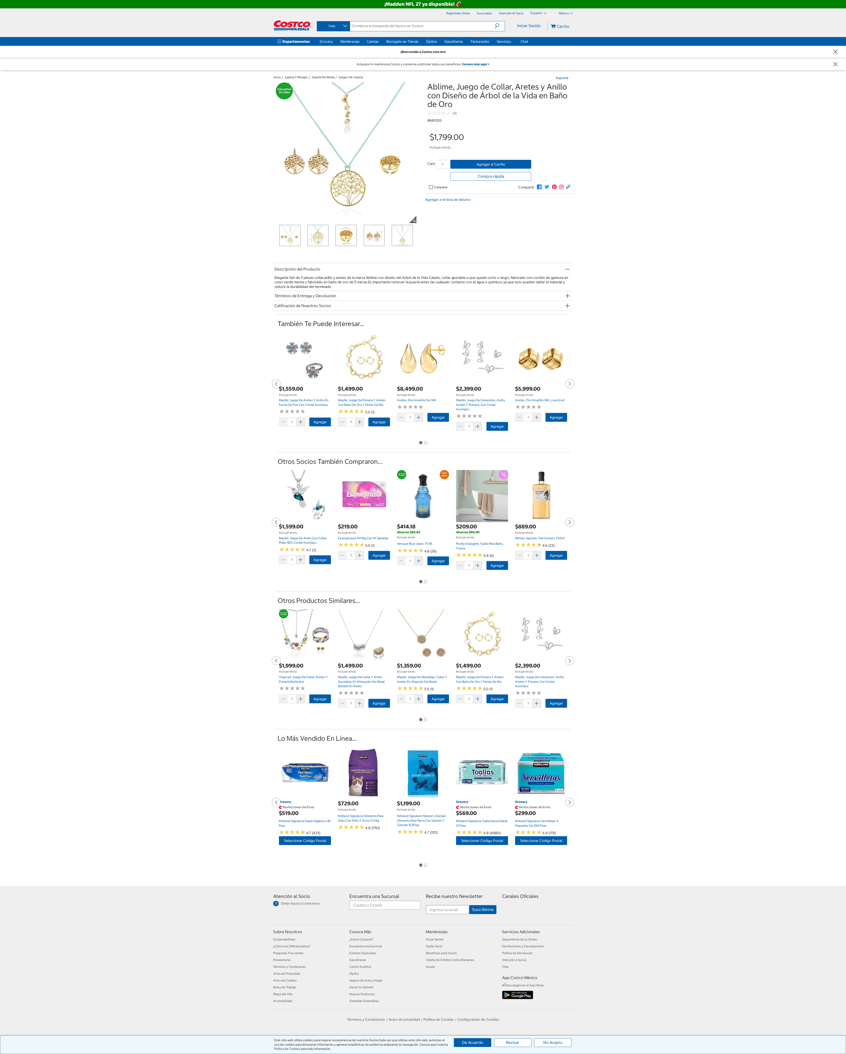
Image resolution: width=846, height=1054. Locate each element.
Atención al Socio (291, 896)
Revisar (512, 1042)
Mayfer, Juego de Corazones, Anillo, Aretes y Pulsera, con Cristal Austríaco (480, 404)
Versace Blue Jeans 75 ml (414, 544)
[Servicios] (512, 41)
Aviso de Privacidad (286, 974)
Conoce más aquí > (475, 64)
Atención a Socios (514, 960)
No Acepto (552, 1042)
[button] (500, 25)
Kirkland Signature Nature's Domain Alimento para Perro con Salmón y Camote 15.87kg (421, 820)
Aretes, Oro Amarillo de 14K (416, 400)
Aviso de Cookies (285, 980)
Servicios (504, 41)
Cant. (431, 163)
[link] (539, 187)
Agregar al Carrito (491, 164)
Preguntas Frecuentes (288, 953)
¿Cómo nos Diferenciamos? (291, 946)
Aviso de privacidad (404, 1019)
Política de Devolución (517, 953)
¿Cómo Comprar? (361, 939)
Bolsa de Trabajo (284, 987)
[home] (292, 25)
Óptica (431, 41)
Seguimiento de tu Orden (519, 939)
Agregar (320, 422)
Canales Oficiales (520, 896)
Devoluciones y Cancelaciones (523, 946)
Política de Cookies (287, 1049)
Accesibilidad (282, 1001)
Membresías (350, 41)
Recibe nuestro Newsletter (454, 896)
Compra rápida (491, 176)
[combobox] (333, 26)
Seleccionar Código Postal (305, 840)
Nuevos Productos (362, 994)
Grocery (326, 41)
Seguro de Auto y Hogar (365, 980)
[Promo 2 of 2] (425, 443)
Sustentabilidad (284, 939)
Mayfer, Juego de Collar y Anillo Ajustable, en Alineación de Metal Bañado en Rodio (361, 681)
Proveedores (282, 960)
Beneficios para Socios (441, 953)
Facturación (480, 41)
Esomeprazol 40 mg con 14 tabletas (363, 538)
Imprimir (562, 78)
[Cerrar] (835, 52)
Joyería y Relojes (296, 77)
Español (536, 13)
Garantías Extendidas (364, 1001)
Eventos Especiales (362, 953)
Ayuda (430, 967)
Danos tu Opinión (361, 987)
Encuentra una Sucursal (374, 896)
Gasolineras (453, 41)
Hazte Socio (434, 946)
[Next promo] (570, 384)
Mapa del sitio (283, 994)
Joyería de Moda (323, 77)
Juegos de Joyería (350, 77)
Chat (524, 41)
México (564, 13)
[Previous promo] (276, 384)
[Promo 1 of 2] (420, 443)
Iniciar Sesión (529, 25)
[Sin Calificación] (440, 113)
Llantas (373, 41)
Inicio (277, 77)
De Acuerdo (472, 1042)
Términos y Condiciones (289, 967)
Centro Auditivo (360, 967)
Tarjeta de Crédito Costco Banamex (450, 960)
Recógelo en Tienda (402, 41)
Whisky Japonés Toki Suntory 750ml (540, 538)
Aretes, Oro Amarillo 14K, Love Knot (540, 400)
